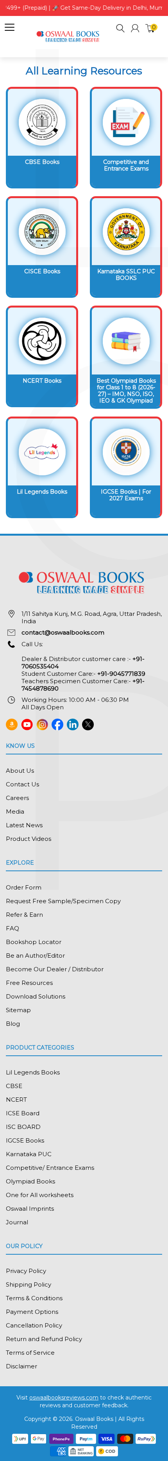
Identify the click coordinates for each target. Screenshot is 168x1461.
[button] (120, 29)
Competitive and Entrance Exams (126, 165)
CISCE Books (42, 271)
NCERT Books (42, 380)
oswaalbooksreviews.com (63, 1397)
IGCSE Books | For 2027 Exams (126, 495)
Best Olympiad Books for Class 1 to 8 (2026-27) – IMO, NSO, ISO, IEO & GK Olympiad (126, 390)
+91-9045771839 (121, 673)
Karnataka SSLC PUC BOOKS (126, 274)
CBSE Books (42, 161)
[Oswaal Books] (69, 36)
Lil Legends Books (42, 491)
